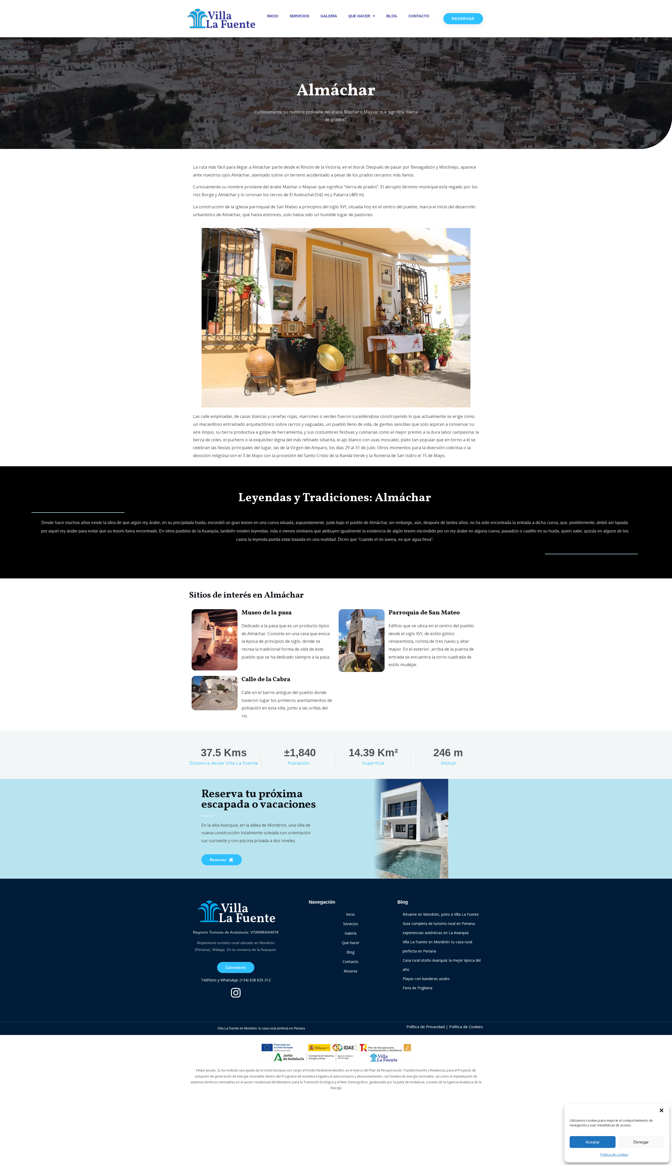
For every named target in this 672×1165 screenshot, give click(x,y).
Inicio (272, 16)
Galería (329, 16)
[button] (661, 1110)
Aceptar (593, 1142)
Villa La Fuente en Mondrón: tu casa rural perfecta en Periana (261, 1028)
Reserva (350, 971)
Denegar (641, 1142)
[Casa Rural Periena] (235, 912)
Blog (391, 16)
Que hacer (359, 16)
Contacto (418, 16)
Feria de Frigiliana (417, 987)
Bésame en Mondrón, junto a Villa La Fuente (441, 914)
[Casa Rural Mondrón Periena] (220, 18)
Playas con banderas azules (426, 978)
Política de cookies (614, 1154)
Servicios (299, 16)
